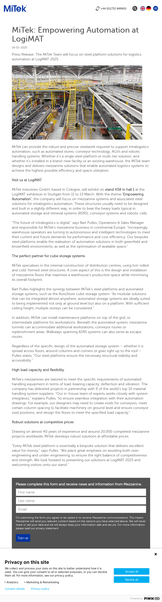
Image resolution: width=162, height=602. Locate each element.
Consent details (15, 588)
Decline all (131, 579)
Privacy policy (40, 588)
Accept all (131, 571)
